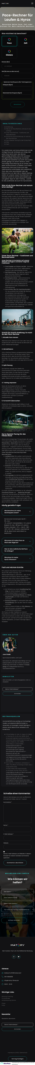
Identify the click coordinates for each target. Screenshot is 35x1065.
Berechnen (17, 104)
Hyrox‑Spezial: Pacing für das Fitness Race (18, 140)
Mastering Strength (24, 492)
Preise (3, 1003)
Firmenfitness (9, 602)
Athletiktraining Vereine (9, 1000)
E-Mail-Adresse (8, 834)
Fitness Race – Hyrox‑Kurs (10, 443)
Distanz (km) (6, 62)
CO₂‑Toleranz (26, 606)
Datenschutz (23, 1052)
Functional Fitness (7, 492)
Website (5, 843)
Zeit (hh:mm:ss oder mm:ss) (10, 71)
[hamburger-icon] (32, 3)
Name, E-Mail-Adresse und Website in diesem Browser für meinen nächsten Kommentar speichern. (17, 856)
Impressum (11, 1052)
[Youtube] (18, 957)
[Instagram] (14, 957)
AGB (17, 1052)
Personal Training (10, 600)
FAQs (3, 1005)
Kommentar (7, 802)
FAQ (7, 142)
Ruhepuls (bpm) (8, 85)
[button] (17, 512)
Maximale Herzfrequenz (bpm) (12, 93)
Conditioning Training (15, 479)
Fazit (7, 144)
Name (5, 825)
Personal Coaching (7, 996)
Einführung (9, 127)
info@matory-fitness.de (11, 980)
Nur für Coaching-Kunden (22, 289)
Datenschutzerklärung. (8, 916)
